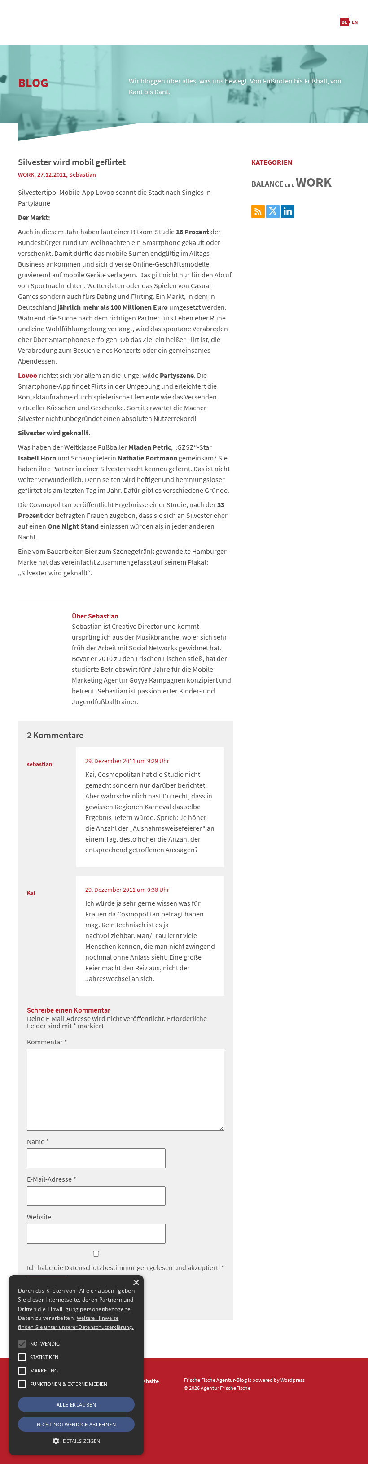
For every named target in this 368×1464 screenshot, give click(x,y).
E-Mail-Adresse (51, 1179)
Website (39, 1216)
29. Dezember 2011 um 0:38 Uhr (127, 889)
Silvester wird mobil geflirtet (72, 161)
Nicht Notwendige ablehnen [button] (76, 1424)
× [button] (135, 1283)
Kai (31, 892)
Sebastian (82, 175)
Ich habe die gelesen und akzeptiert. (125, 1267)
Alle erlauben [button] (76, 1404)
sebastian (39, 763)
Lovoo (27, 375)
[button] (22, 1344)
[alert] (76, 1365)
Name (38, 1141)
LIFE (289, 185)
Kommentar (47, 1041)
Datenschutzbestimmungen (107, 1267)
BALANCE (267, 184)
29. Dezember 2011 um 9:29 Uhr (127, 761)
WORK (26, 175)
